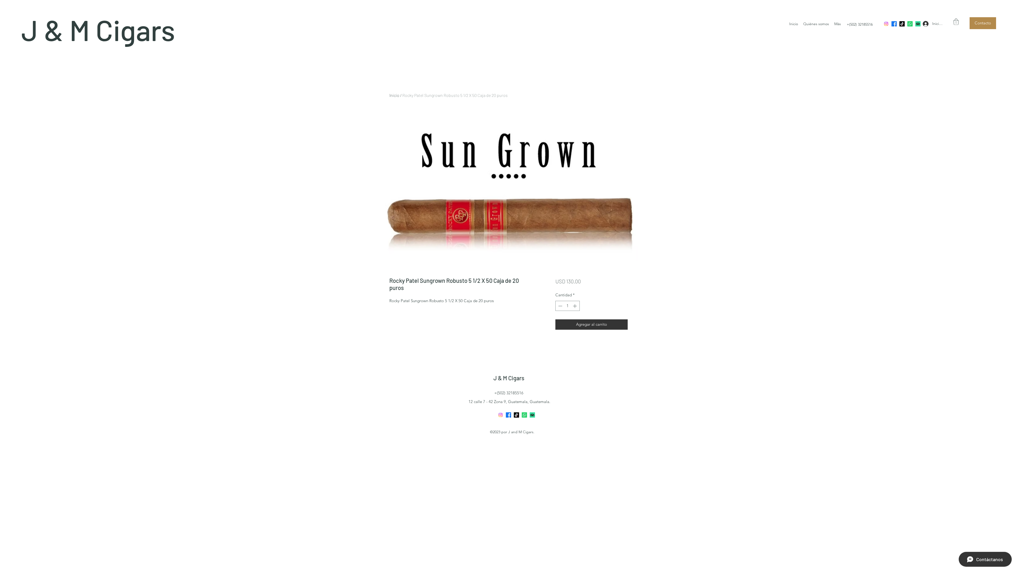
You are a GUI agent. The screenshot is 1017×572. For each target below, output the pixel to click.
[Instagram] (886, 23)
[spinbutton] (567, 306)
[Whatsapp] (910, 23)
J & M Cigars (98, 29)
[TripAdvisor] (918, 23)
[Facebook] (894, 23)
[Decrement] (559, 306)
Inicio (394, 95)
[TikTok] (902, 23)
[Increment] (575, 306)
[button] (956, 22)
